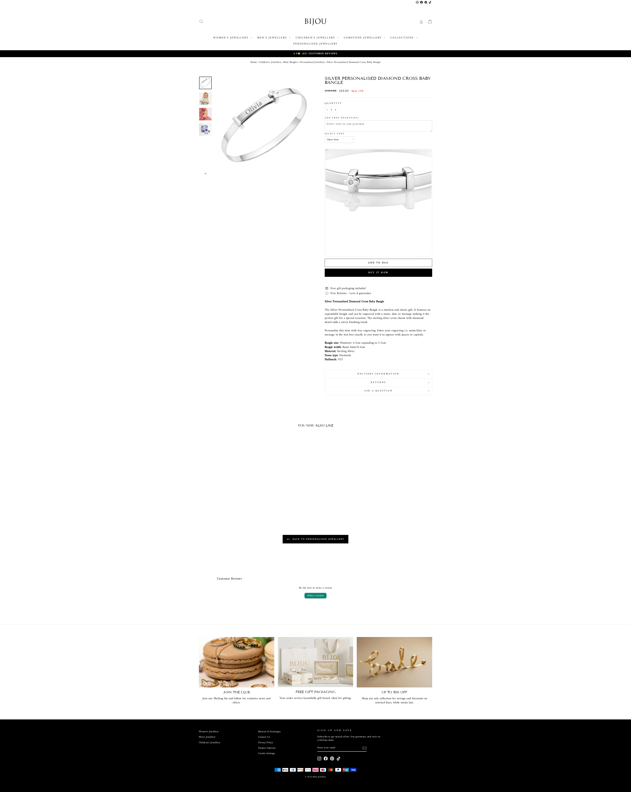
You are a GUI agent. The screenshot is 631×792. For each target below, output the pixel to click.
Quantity (333, 103)
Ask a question (378, 391)
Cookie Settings (266, 753)
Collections (402, 37)
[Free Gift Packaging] (315, 662)
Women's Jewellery (231, 37)
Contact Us (264, 737)
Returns (378, 382)
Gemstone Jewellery (363, 37)
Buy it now (378, 273)
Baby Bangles (290, 62)
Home (253, 62)
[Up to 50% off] (394, 662)
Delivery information (378, 374)
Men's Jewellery (272, 37)
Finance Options (267, 748)
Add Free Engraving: (342, 118)
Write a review (315, 595)
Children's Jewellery (316, 37)
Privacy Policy (265, 742)
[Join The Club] (236, 662)
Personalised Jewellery (315, 44)
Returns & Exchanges (269, 731)
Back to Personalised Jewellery (318, 539)
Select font (335, 134)
